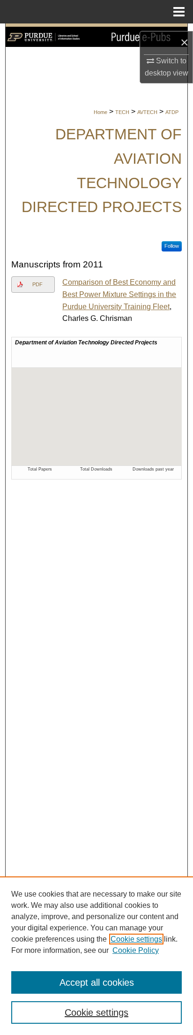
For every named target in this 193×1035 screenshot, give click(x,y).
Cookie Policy (135, 950)
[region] (96, 955)
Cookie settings (136, 939)
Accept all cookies (96, 982)
